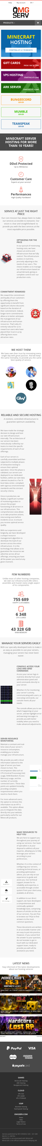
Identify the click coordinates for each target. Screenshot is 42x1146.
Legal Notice (21, 1122)
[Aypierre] (10, 372)
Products (8, 22)
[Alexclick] (31, 385)
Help (10, 3)
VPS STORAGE (21, 1098)
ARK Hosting (21, 1083)
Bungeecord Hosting (21, 1085)
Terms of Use (21, 1124)
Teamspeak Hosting (21, 1109)
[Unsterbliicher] (10, 385)
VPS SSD (21, 1094)
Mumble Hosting (21, 1107)
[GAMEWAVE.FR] (21, 398)
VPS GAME (21, 1096)
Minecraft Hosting (21, 1081)
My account (21, 3)
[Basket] (38, 22)
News (21, 1117)
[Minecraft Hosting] (21, 12)
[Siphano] (31, 372)
